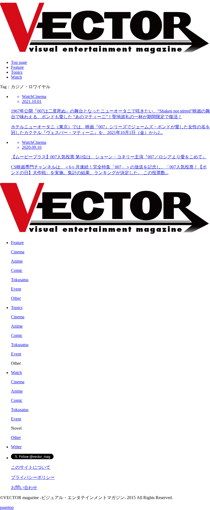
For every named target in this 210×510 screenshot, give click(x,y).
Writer (16, 446)
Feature (17, 67)
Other (16, 298)
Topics (16, 72)
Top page (19, 62)
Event (16, 289)
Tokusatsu (19, 279)
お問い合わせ (24, 487)
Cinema (17, 252)
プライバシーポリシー (33, 477)
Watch (16, 77)
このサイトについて (30, 467)
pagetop (7, 507)
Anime (17, 261)
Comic (16, 270)
